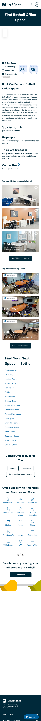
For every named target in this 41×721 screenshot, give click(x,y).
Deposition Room (12, 410)
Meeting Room (11, 379)
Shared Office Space (13, 423)
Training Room (10, 401)
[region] (20, 42)
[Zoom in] (5, 30)
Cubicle (8, 392)
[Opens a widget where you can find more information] (31, 717)
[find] (31, 4)
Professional (26, 468)
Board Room (10, 396)
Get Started (20, 575)
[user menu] (37, 4)
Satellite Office (11, 445)
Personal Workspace (13, 414)
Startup (13, 468)
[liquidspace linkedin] (4, 706)
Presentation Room (12, 405)
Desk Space (9, 418)
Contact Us (12, 706)
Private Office (10, 383)
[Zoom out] (5, 35)
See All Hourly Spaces (20, 346)
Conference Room (12, 370)
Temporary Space (12, 436)
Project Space (10, 440)
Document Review (12, 427)
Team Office (10, 431)
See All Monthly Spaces (20, 258)
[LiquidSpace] (12, 701)
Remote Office (11, 388)
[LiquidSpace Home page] (11, 4)
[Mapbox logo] (5, 77)
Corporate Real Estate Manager (20, 474)
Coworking (9, 374)
